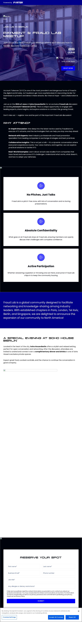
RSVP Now (68, 68)
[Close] (78, 611)
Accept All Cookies (56, 617)
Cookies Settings (9, 617)
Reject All (72, 617)
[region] (41, 615)
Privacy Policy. (20, 596)
